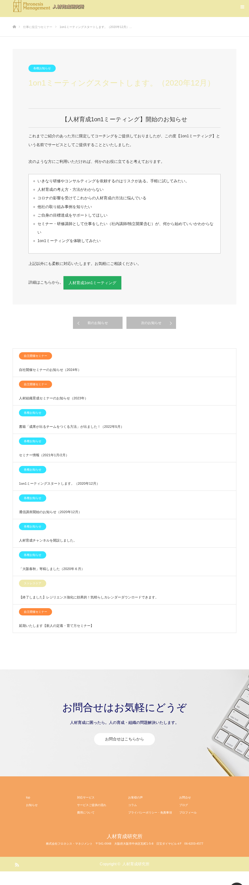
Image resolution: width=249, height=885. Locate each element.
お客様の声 (135, 797)
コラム (132, 805)
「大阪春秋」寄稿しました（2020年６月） (52, 569)
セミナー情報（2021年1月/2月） (44, 455)
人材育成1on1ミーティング (92, 283)
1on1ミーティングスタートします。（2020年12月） (59, 483)
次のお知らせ (151, 323)
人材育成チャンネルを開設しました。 (48, 540)
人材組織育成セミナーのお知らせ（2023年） (53, 398)
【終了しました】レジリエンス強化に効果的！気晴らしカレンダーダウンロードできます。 (89, 597)
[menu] (242, 7)
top (28, 797)
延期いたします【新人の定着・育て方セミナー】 (56, 626)
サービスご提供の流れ (91, 805)
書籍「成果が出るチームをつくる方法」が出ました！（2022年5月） (71, 427)
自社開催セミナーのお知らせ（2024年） (50, 370)
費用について (86, 812)
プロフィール (188, 812)
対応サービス (86, 797)
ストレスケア (32, 583)
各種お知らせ (42, 68)
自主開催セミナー (35, 356)
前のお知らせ (98, 323)
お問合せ (185, 797)
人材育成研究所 (124, 836)
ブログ (183, 805)
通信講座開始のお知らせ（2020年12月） (50, 512)
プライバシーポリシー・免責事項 (150, 812)
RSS (16, 863)
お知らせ (32, 805)
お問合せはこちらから (124, 739)
